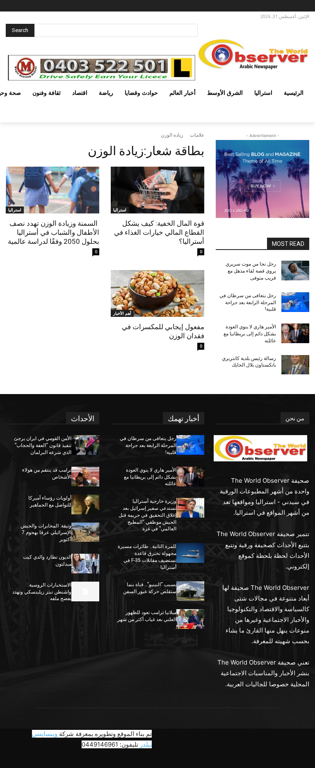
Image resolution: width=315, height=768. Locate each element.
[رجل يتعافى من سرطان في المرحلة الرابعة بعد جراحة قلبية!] (295, 302)
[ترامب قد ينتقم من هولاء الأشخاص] (85, 476)
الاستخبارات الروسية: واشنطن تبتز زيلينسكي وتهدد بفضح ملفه (41, 592)
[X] (280, 6)
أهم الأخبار (122, 313)
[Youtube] (259, 6)
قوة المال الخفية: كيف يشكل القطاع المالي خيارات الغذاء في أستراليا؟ (159, 232)
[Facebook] (302, 6)
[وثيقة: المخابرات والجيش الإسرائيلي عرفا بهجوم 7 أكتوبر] (85, 532)
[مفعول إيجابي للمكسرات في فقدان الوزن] (157, 293)
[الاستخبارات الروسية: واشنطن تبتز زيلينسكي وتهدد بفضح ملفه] (85, 591)
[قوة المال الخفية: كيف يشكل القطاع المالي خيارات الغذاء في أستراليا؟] (157, 190)
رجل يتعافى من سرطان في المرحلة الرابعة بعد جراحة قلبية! (247, 302)
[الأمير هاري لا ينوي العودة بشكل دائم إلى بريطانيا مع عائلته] (295, 333)
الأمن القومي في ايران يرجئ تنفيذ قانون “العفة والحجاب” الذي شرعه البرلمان (42, 445)
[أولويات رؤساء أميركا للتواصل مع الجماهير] (85, 504)
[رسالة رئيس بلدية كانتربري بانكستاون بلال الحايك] (295, 365)
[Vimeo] (268, 6)
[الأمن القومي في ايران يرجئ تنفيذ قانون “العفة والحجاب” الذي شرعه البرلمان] (85, 445)
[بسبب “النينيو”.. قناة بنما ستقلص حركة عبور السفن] (190, 591)
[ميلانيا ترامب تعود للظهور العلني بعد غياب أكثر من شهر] (190, 619)
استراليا (119, 210)
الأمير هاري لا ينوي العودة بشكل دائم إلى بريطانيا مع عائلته (250, 334)
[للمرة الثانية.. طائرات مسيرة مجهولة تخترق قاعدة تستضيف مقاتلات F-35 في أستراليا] (190, 553)
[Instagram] (291, 6)
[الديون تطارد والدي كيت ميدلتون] (85, 563)
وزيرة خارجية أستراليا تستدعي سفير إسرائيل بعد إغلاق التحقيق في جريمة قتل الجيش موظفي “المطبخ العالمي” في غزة (147, 515)
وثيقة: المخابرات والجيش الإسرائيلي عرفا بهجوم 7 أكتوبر (46, 533)
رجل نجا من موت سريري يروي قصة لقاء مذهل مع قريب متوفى (251, 271)
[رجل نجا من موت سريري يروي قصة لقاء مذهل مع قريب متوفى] (295, 270)
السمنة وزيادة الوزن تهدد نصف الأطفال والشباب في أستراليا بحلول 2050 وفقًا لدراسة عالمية (53, 232)
